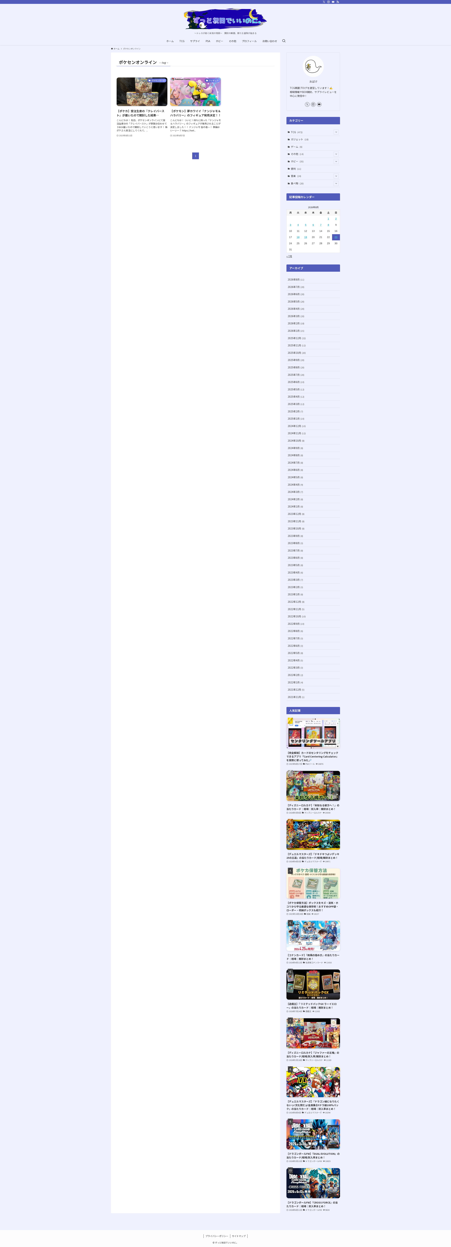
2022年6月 (295, 645)
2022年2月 (295, 675)
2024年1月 (295, 506)
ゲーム (296, 146)
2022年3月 (295, 667)
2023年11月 (296, 521)
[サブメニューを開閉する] (336, 132)
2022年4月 (295, 660)
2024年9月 (295, 448)
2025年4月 (296, 396)
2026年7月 (296, 287)
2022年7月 (295, 638)
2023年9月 (295, 536)
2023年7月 (295, 550)
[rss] (337, 2)
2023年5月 (295, 565)
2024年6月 (295, 470)
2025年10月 (297, 352)
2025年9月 (296, 360)
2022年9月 (296, 623)
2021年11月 (296, 697)
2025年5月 (296, 389)
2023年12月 (296, 514)
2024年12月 (297, 426)
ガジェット (299, 139)
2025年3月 (296, 404)
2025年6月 (296, 382)
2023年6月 (295, 557)
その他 (297, 154)
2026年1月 (296, 330)
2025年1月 (296, 418)
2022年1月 (295, 682)
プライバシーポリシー (216, 1236)
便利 (296, 168)
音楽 (296, 176)
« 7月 (289, 256)
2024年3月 (295, 492)
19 (305, 237)
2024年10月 (296, 440)
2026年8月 (296, 279)
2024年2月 (295, 499)
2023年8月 (295, 543)
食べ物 (297, 183)
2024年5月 (295, 477)
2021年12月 (296, 689)
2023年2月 (295, 587)
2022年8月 (295, 631)
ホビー (297, 161)
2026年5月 (296, 301)
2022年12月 (296, 601)
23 (336, 237)
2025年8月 (296, 367)
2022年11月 (296, 609)
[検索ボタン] (284, 41)
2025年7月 (296, 374)
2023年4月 (295, 572)
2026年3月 (296, 316)
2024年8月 (295, 455)
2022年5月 (295, 653)
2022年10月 (297, 616)
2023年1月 (295, 594)
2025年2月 (295, 411)
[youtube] (333, 2)
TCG (296, 132)
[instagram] (328, 2)
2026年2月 (296, 323)
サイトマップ (239, 1236)
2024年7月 (295, 462)
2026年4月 (296, 308)
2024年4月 (295, 484)
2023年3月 (295, 579)
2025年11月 (297, 345)
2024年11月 (297, 433)
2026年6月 (296, 294)
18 (298, 237)
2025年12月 (297, 338)
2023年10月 (296, 528)
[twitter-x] (324, 2)
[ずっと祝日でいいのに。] (225, 18)
